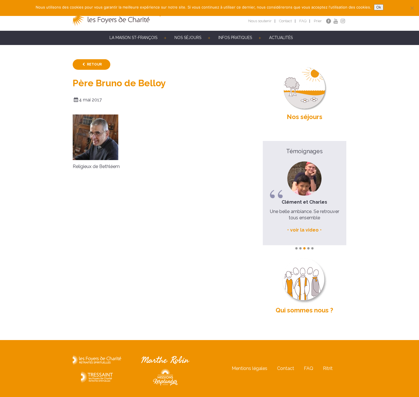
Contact (285, 21)
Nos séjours (187, 37)
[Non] (412, 8)
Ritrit (328, 368)
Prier (318, 21)
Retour (94, 64)
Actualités (281, 37)
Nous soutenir (260, 21)
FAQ (302, 21)
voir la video (304, 230)
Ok (378, 7)
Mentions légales (249, 368)
